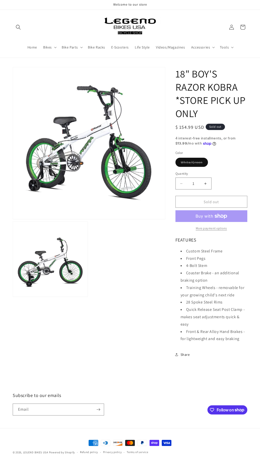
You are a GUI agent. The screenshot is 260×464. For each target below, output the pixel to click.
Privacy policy (112, 452)
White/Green (194, 163)
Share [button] (185, 354)
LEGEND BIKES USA (35, 452)
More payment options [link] (211, 228)
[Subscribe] (98, 409)
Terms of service (137, 452)
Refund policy (89, 452)
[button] (18, 27)
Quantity (181, 173)
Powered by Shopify (62, 452)
